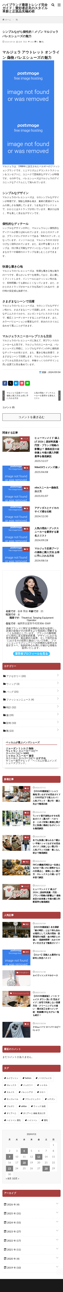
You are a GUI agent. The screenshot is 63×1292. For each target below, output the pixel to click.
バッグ (25, 438)
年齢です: (34, 611)
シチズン (51, 1099)
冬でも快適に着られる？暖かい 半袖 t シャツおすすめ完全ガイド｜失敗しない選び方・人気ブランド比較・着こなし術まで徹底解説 (46, 846)
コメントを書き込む (31, 417)
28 (46, 1168)
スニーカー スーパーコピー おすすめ (26, 758)
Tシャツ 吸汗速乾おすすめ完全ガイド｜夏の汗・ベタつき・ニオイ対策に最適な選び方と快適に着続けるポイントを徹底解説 (46, 822)
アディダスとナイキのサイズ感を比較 (47, 510)
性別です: (11, 614)
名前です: (11, 611)
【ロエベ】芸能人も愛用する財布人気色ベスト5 (46, 956)
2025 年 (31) (13, 1213)
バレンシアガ (27, 1092)
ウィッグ (12, 684)
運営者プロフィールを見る (31, 653)
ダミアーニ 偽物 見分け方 (34, 1113)
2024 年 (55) (13, 1223)
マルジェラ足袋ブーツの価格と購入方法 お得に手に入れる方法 (47, 552)
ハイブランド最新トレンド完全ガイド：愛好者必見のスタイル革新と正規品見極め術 (25, 8)
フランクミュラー (33, 1099)
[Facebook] (4, 383)
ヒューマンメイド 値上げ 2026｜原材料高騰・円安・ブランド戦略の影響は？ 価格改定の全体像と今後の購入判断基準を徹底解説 (47, 447)
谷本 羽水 (22, 42)
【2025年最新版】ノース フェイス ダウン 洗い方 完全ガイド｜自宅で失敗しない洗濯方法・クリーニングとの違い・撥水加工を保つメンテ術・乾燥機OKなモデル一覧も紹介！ (46, 1005)
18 (24, 1162)
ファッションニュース (20, 699)
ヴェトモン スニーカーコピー (22, 751)
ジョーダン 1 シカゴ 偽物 (19, 748)
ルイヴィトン (12, 1078)
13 (38, 1157)
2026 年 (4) (12, 1204)
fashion (28, 1078)
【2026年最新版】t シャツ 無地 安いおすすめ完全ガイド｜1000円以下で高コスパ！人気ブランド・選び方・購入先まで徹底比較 (47, 797)
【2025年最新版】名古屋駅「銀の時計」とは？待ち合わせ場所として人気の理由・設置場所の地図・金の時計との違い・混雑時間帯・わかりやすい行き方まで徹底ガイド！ (46, 935)
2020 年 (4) (12, 1259)
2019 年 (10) (13, 1268)
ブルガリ (10, 1106)
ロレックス (11, 1085)
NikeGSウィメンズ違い (47, 467)
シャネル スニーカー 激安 (20, 756)
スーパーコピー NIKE (17, 753)
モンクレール (12, 1099)
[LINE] (27, 383)
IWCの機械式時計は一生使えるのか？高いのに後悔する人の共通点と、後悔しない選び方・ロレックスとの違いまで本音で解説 (46, 871)
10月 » (15, 1178)
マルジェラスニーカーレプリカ (22, 336)
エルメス (10, 1092)
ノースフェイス (45, 1078)
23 (9, 1168)
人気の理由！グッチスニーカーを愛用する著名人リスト (47, 532)
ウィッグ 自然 (39, 1106)
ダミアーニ (11, 1113)
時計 (11, 707)
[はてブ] (16, 383)
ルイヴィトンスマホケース (45, 975)
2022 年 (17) (13, 1241)
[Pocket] (21, 383)
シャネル (43, 1085)
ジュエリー (28, 1085)
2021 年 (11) (13, 1250)
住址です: (11, 623)
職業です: (15, 618)
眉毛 (46, 1120)
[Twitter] (10, 383)
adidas (24, 1106)
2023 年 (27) (13, 1231)
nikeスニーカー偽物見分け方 (46, 489)
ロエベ (42, 1092)
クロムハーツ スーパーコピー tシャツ (47, 1028)
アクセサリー (16, 676)
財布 (11, 723)
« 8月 (8, 1178)
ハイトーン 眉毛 (14, 1120)
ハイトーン (32, 1120)
